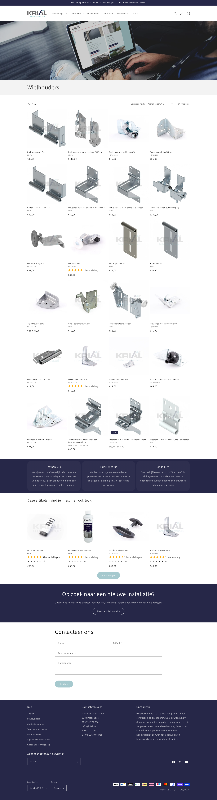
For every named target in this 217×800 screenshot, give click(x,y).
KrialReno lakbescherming (79, 550)
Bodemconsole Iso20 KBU (161, 152)
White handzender (35, 550)
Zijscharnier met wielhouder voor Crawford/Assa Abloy (82, 441)
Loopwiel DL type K (35, 263)
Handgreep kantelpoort (119, 550)
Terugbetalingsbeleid (37, 729)
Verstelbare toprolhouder (79, 324)
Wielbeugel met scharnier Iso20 (163, 324)
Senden (64, 683)
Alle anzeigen (109, 575)
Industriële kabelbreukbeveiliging (164, 208)
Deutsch (57, 788)
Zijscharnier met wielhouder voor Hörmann (127, 440)
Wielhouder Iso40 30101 (78, 379)
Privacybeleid (33, 718)
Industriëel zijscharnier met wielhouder (126, 208)
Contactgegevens (35, 724)
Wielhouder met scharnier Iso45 (40, 440)
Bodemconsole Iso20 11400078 (122, 152)
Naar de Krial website (108, 611)
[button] (59, 13)
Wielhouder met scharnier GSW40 (164, 379)
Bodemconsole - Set (36, 152)
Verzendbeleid (34, 734)
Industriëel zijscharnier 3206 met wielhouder (87, 208)
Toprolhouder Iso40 (35, 324)
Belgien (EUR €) (36, 788)
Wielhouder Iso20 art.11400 (38, 379)
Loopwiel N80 (74, 263)
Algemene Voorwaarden (38, 739)
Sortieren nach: (138, 103)
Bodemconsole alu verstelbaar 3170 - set (85, 152)
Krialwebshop (170, 790)
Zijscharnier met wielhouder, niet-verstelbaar (169, 440)
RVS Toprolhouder (117, 263)
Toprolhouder (156, 263)
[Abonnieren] (77, 761)
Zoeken (31, 713)
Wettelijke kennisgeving (38, 744)
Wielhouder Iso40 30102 (119, 379)
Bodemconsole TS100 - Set (38, 208)
